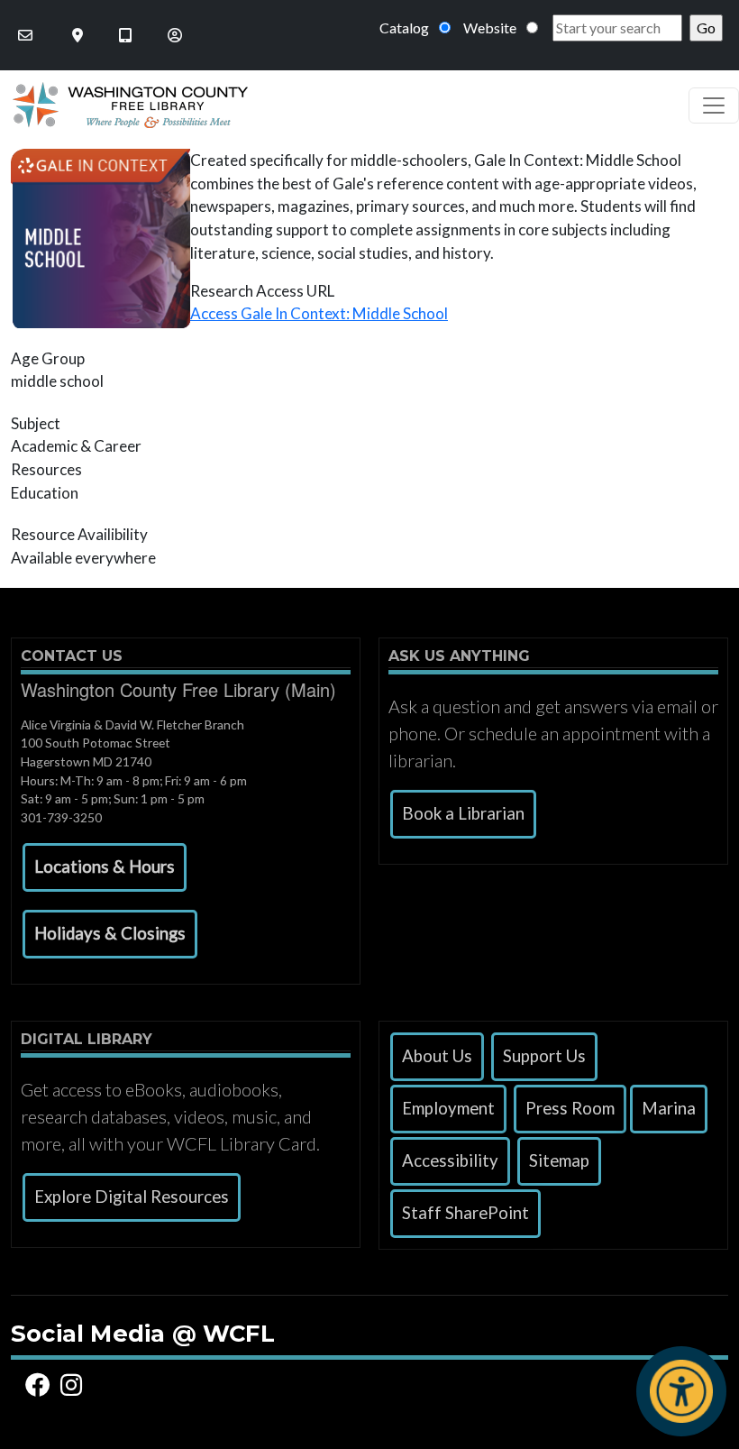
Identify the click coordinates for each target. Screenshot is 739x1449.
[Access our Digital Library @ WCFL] (127, 35)
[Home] (124, 105)
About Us (437, 1056)
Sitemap (559, 1160)
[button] (105, 867)
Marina (669, 1108)
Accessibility (450, 1160)
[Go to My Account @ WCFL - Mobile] (177, 35)
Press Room (570, 1108)
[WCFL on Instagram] (74, 1385)
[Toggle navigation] (714, 105)
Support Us (544, 1056)
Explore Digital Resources (131, 1196)
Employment (448, 1108)
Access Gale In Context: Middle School (319, 313)
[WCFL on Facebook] (40, 1385)
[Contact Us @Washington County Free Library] (27, 35)
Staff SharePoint (465, 1213)
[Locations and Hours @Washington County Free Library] (79, 35)
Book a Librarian (463, 813)
